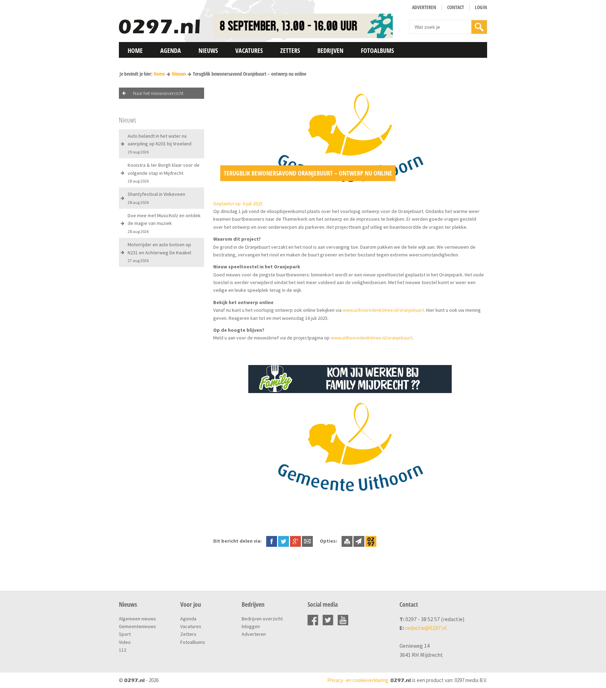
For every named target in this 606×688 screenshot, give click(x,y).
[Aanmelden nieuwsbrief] (359, 541)
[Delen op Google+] (295, 541)
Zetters (290, 50)
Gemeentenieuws (137, 626)
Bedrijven (330, 50)
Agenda (170, 50)
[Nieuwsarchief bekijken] (370, 541)
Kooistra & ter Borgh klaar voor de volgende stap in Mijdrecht (164, 173)
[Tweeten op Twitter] (283, 541)
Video (125, 642)
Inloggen (251, 626)
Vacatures (249, 50)
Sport (125, 634)
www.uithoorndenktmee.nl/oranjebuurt (383, 310)
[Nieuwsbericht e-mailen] (307, 541)
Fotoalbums (377, 50)
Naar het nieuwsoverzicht (158, 93)
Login (481, 7)
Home (135, 50)
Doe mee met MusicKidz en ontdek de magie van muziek (164, 223)
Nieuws (208, 50)
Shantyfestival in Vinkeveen (156, 198)
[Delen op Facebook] (271, 541)
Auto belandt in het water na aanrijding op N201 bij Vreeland (159, 143)
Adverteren (424, 7)
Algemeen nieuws (137, 618)
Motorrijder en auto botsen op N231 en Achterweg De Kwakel (159, 252)
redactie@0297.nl (426, 627)
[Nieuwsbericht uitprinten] (347, 541)
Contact (455, 7)
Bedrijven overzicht (262, 618)
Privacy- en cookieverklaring (357, 680)
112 (122, 650)
